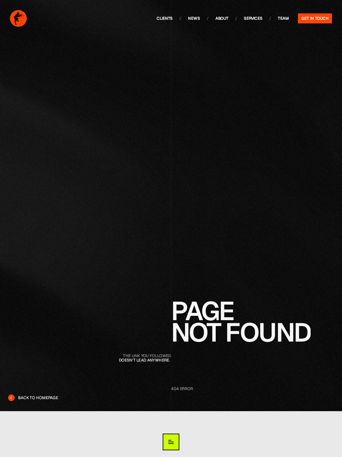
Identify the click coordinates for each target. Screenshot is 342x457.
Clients (165, 18)
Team (283, 18)
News (194, 18)
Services (253, 18)
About (221, 18)
